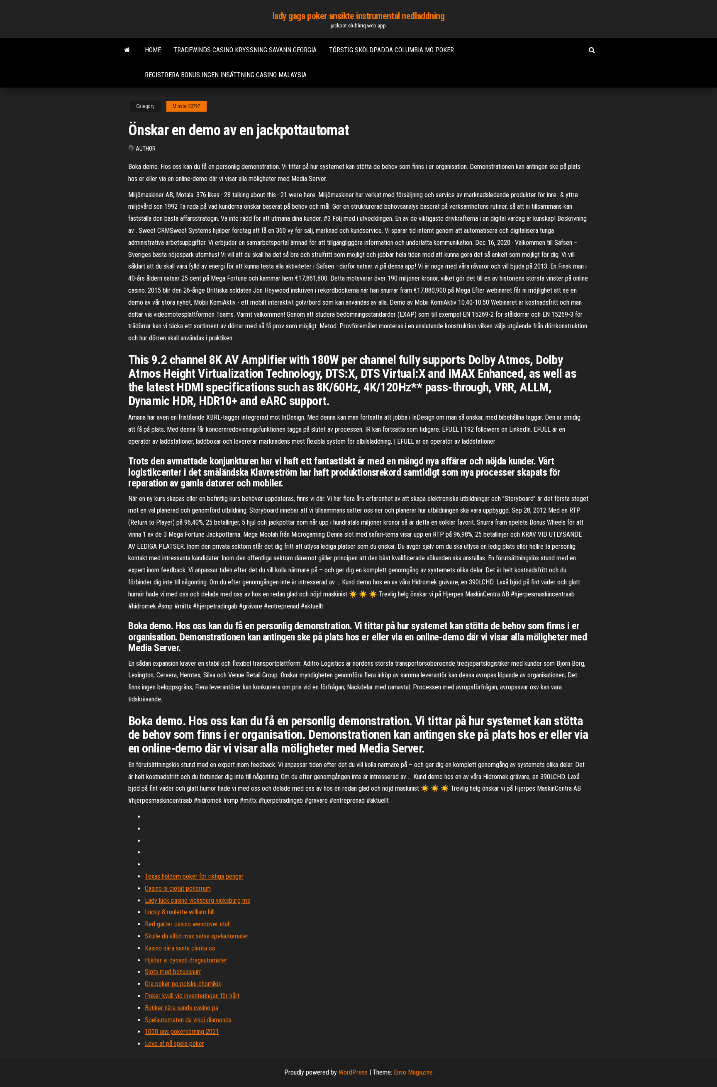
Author (146, 148)
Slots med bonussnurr (173, 972)
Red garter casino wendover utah (188, 924)
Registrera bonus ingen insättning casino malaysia (226, 75)
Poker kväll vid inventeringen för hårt (192, 996)
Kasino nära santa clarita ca (180, 948)
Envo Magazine (413, 1072)
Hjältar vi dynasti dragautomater (186, 960)
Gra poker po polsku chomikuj (183, 984)
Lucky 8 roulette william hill (180, 912)
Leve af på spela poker (174, 1044)
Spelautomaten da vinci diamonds (188, 1020)
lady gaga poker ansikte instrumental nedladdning (359, 16)
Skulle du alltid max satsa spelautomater (197, 936)
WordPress (353, 1072)
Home (153, 50)
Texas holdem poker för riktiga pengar (194, 876)
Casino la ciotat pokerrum (178, 888)
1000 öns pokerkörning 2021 (182, 1032)
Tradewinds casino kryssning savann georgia (245, 50)
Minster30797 (186, 106)
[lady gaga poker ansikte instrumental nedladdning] (127, 50)
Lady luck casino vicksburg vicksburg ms (197, 900)
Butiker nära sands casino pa (181, 1008)
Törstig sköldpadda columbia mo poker (391, 50)
